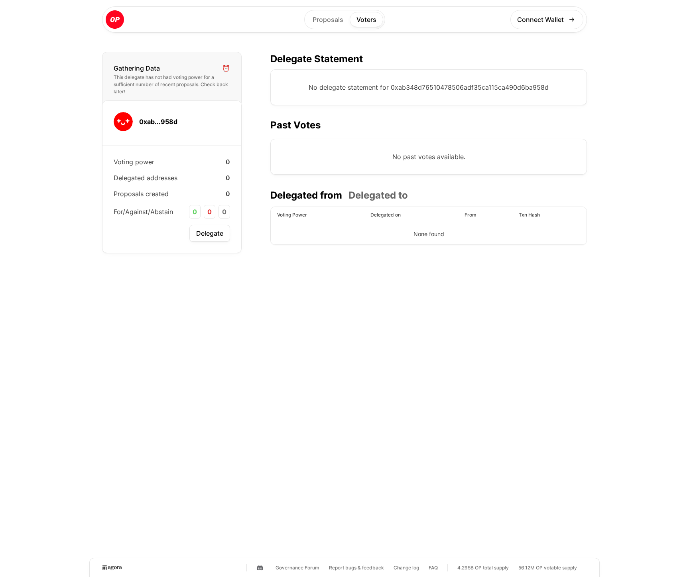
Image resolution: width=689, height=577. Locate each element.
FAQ (433, 568)
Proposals (328, 20)
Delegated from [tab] (306, 195)
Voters (366, 20)
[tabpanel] (428, 226)
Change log (406, 568)
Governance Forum (297, 568)
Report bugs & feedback (356, 568)
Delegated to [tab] (378, 195)
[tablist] (339, 195)
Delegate (209, 233)
